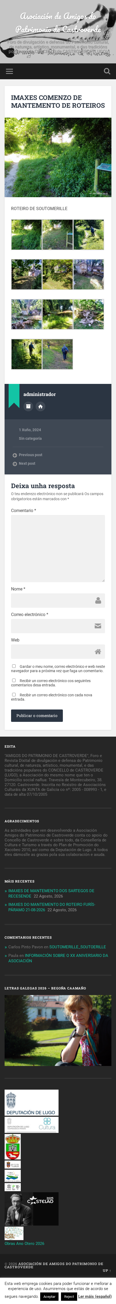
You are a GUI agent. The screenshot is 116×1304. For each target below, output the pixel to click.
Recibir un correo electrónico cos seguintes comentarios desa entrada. (51, 683)
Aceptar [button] (49, 1297)
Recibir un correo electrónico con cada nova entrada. (51, 697)
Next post (27, 463)
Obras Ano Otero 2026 (24, 1243)
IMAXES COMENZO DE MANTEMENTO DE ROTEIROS (58, 101)
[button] (26, 235)
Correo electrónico (29, 615)
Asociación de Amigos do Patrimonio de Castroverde (58, 22)
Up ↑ (107, 1270)
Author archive (28, 406)
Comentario (23, 511)
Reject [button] (69, 1297)
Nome (18, 589)
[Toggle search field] (107, 71)
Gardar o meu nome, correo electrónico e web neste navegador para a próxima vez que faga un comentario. (58, 668)
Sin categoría (30, 438)
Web (15, 640)
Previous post (30, 455)
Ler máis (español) (95, 1296)
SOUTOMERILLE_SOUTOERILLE (77, 947)
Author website (40, 406)
